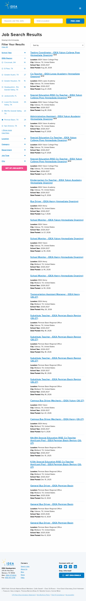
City (3, 161)
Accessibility (70, 595)
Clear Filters (5, 133)
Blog (22, 572)
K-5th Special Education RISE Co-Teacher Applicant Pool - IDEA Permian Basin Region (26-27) (56, 464)
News (23, 575)
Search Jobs (25, 566)
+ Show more (7, 130)
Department (7, 150)
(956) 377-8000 (11, 575)
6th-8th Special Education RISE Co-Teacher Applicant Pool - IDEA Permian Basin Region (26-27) (56, 440)
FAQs (23, 578)
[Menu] (80, 8)
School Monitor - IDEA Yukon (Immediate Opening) (57, 220)
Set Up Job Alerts (14, 168)
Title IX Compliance (57, 595)
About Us (24, 569)
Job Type (5, 156)
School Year (7, 53)
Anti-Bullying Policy (43, 595)
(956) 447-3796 (10, 578)
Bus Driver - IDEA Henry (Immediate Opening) (54, 201)
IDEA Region (7, 58)
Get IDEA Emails (72, 575)
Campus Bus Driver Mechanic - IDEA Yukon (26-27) (57, 400)
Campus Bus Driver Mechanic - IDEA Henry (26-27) (57, 419)
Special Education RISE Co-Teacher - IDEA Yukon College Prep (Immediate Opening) (56, 96)
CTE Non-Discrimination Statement (24, 595)
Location (5, 139)
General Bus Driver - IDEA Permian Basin (51, 485)
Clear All (5, 47)
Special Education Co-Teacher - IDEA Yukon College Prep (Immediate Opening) (53, 139)
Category (6, 144)
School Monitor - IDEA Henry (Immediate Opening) (56, 257)
